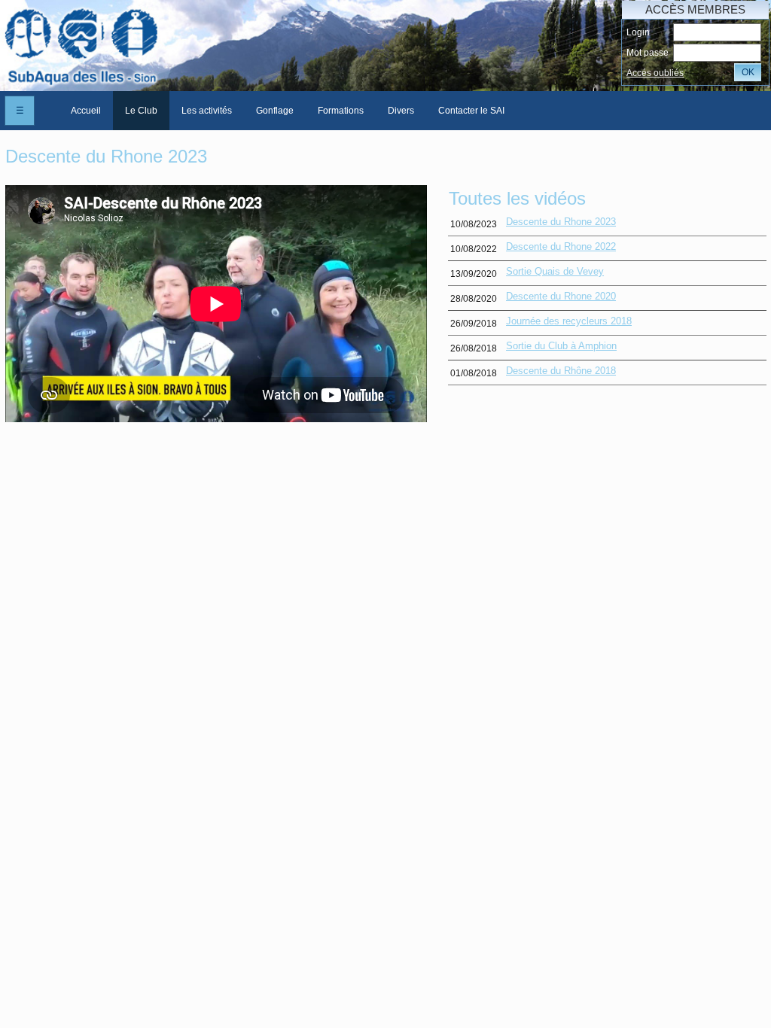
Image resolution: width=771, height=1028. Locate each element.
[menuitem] (86, 110)
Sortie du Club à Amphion (561, 345)
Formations (341, 110)
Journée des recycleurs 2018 (569, 321)
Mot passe (647, 52)
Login (638, 32)
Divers (401, 110)
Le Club (141, 110)
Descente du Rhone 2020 (561, 296)
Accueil (86, 110)
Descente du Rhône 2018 (561, 370)
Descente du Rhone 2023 (561, 221)
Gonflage (275, 110)
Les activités (206, 110)
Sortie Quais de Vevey (555, 271)
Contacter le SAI (471, 110)
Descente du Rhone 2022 (561, 246)
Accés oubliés (655, 73)
